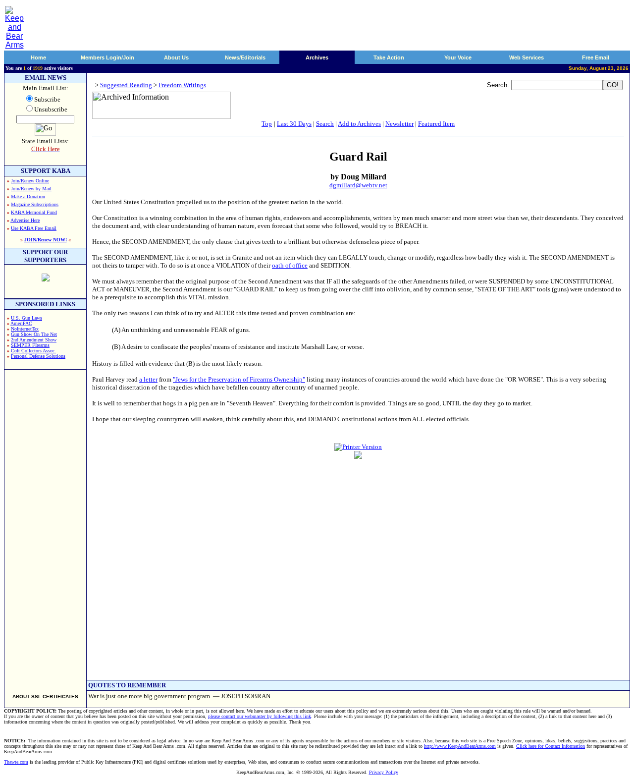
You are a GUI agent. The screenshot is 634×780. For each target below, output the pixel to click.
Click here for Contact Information (550, 746)
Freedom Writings (182, 85)
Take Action (388, 57)
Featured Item (436, 123)
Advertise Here (25, 220)
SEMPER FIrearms (30, 345)
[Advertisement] (45, 527)
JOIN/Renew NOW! (45, 239)
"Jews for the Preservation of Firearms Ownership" (239, 379)
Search (325, 123)
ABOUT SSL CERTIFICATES (45, 696)
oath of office (290, 265)
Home (38, 57)
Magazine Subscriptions (34, 204)
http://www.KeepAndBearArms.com (460, 746)
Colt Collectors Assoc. (33, 350)
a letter (148, 379)
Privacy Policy (383, 772)
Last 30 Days (294, 123)
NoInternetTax (25, 329)
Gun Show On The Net (34, 334)
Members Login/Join (107, 57)
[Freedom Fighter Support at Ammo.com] (46, 279)
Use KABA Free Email (33, 228)
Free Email (595, 57)
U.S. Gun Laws (26, 318)
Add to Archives (359, 123)
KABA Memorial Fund (34, 212)
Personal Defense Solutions (38, 356)
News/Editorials (245, 57)
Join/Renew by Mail (31, 188)
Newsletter (399, 123)
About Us (176, 57)
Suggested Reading (126, 85)
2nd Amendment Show (33, 339)
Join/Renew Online (30, 180)
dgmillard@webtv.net (358, 185)
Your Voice (458, 57)
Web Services (526, 57)
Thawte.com (16, 762)
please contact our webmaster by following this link (259, 716)
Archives (317, 57)
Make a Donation (28, 196)
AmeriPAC (21, 323)
